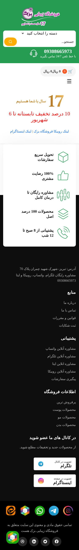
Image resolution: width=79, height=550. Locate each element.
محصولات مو (67, 417)
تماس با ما (68, 310)
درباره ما (70, 302)
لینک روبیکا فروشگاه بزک (51, 131)
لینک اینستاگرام (21, 131)
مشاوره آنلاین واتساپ (61, 348)
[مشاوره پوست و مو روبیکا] (13, 537)
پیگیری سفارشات (63, 379)
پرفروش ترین (66, 402)
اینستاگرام (62, 481)
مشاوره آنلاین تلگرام (61, 356)
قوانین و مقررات (64, 318)
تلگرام (63, 464)
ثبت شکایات (67, 325)
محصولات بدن (66, 425)
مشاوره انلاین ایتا (64, 364)
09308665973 (58, 51)
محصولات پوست (64, 409)
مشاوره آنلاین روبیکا (62, 371)
